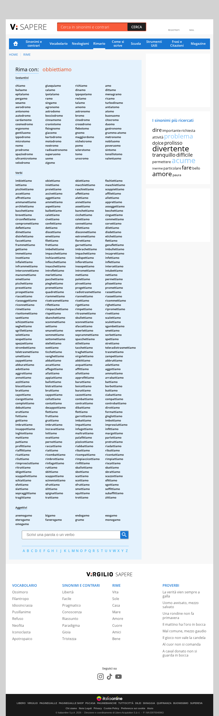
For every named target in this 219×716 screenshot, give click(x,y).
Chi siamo (71, 708)
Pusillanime (21, 612)
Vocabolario (59, 43)
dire (157, 129)
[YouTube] (118, 676)
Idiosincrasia (22, 605)
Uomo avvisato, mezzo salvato (181, 604)
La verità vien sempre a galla (181, 594)
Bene (116, 638)
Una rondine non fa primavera (178, 615)
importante (171, 130)
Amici (116, 632)
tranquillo (164, 154)
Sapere (33, 26)
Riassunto (70, 618)
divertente (170, 148)
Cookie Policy (111, 708)
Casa (116, 605)
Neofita (18, 625)
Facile (66, 598)
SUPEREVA (196, 703)
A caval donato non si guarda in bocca (180, 653)
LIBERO (21, 703)
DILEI (138, 703)
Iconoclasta (21, 632)
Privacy (98, 708)
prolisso (173, 142)
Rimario (99, 43)
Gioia (66, 632)
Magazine (198, 43)
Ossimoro (20, 592)
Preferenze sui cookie (133, 708)
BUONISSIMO (180, 703)
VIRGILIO (32, 703)
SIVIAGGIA (149, 703)
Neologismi (80, 43)
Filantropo (20, 598)
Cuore (117, 625)
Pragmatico (71, 605)
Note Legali (85, 708)
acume (183, 160)
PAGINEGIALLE (48, 703)
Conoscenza (72, 612)
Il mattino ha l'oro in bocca (184, 624)
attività (157, 137)
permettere (161, 161)
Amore (117, 618)
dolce (158, 143)
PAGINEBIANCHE (107, 703)
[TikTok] (109, 676)
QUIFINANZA (164, 703)
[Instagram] (100, 676)
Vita (115, 592)
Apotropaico (22, 638)
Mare (116, 612)
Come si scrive (118, 43)
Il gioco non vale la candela (184, 637)
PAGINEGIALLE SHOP (71, 703)
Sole (115, 598)
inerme (157, 168)
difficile (184, 154)
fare (187, 167)
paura (177, 175)
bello (196, 168)
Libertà (68, 592)
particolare (172, 168)
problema (178, 136)
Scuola (136, 43)
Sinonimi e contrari (34, 43)
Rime (27, 54)
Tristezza (69, 638)
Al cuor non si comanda (182, 644)
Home (15, 44)
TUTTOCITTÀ (125, 703)
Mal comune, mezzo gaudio (184, 631)
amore (162, 173)
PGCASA (90, 703)
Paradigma (71, 625)
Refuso (17, 618)
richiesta (188, 130)
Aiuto (150, 708)
